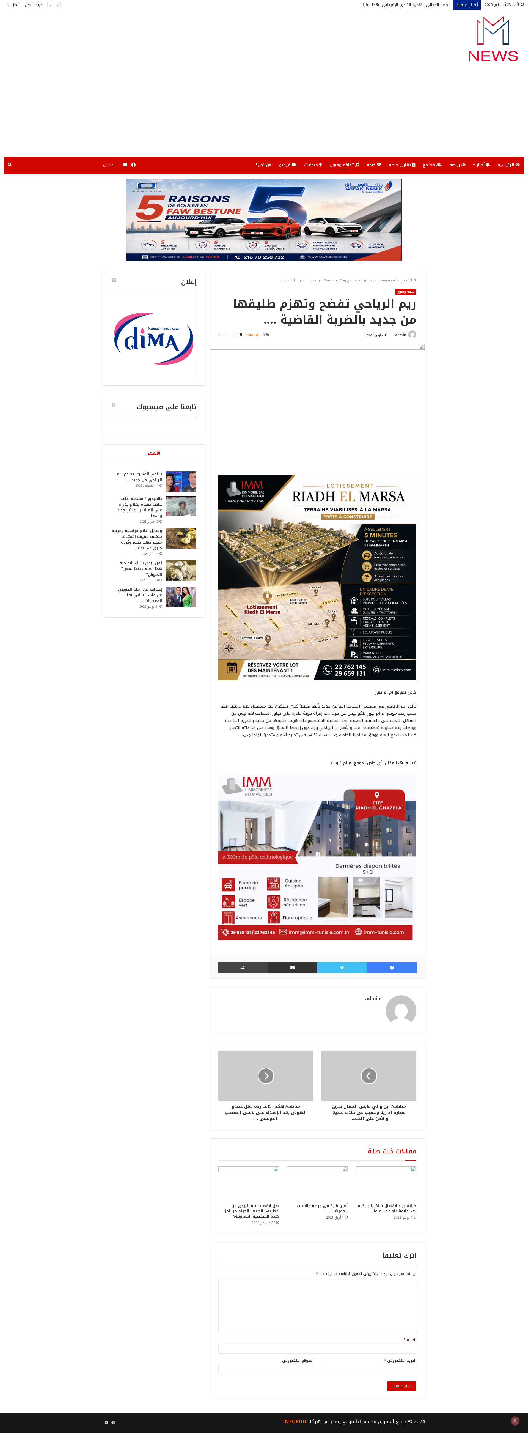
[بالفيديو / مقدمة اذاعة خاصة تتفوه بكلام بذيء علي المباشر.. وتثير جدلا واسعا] (181, 506)
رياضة (455, 165)
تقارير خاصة (400, 165)
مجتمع (429, 165)
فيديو (285, 165)
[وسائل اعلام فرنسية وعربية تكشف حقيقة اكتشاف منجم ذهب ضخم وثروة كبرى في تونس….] (181, 538)
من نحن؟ (263, 165)
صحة (372, 165)
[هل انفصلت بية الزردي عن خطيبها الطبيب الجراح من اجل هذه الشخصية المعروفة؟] (248, 1183)
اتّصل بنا (13, 4)
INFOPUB (294, 1421)
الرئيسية (506, 165)
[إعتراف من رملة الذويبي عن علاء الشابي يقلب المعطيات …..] (181, 597)
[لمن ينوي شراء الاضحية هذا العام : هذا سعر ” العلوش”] (181, 570)
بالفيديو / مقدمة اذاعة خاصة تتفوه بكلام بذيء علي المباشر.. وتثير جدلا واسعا (140, 507)
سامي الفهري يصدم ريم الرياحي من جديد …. (139, 477)
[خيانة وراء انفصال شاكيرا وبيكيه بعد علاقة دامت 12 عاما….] (386, 1183)
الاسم (409, 1339)
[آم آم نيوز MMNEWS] (493, 41)
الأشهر (154, 453)
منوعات (311, 165)
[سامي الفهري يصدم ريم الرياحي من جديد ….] (181, 481)
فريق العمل (33, 4)
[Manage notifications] (515, 1420)
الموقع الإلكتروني (298, 1360)
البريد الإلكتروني (400, 1360)
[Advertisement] (264, 115)
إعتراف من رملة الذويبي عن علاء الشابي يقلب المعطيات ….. (140, 595)
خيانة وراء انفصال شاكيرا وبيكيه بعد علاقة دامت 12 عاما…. (387, 1208)
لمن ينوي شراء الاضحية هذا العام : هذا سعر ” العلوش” (141, 568)
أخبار (481, 165)
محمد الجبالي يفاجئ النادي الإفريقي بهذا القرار (406, 5)
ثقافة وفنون (342, 165)
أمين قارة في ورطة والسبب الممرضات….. (322, 1208)
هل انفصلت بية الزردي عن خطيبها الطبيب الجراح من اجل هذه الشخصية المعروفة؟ (251, 1211)
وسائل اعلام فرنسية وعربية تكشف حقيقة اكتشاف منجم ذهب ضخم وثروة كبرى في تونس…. (137, 539)
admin (400, 335)
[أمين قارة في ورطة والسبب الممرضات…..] (317, 1183)
